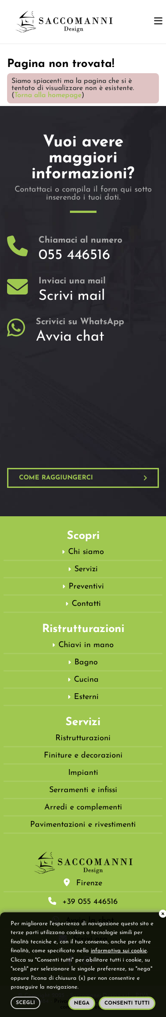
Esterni (86, 697)
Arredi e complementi (83, 808)
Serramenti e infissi (83, 790)
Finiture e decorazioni (83, 756)
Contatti (86, 604)
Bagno (86, 663)
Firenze (89, 883)
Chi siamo (86, 552)
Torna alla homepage (47, 95)
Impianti (83, 773)
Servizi (86, 569)
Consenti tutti (127, 1003)
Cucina (86, 680)
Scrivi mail (72, 296)
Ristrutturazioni (83, 738)
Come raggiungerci (56, 478)
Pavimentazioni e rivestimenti (83, 825)
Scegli (25, 1002)
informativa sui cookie (119, 951)
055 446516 (74, 255)
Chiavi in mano (86, 645)
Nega (81, 1003)
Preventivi (86, 587)
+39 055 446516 (90, 902)
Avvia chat (70, 337)
